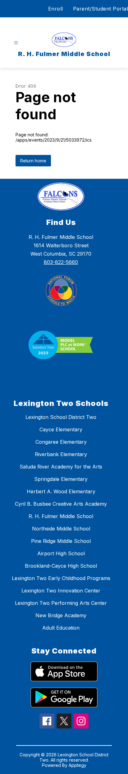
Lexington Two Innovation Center (60, 590)
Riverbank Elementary (61, 454)
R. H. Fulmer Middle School (61, 516)
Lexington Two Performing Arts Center (61, 603)
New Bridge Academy (60, 615)
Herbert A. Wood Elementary (61, 491)
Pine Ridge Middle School (61, 541)
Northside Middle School (61, 529)
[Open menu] (16, 42)
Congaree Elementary (61, 442)
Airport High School (61, 553)
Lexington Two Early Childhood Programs (61, 578)
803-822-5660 (61, 262)
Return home (33, 160)
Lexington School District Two (60, 417)
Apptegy (77, 765)
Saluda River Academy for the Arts (61, 467)
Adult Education (61, 628)
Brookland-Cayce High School (61, 566)
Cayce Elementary (60, 429)
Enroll (55, 9)
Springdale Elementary (61, 479)
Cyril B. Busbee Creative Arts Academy (61, 504)
